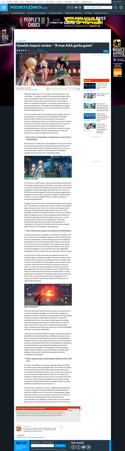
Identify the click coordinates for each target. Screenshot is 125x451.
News (22, 2)
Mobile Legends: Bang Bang (73, 13)
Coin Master (88, 13)
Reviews (76, 2)
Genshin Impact (44, 51)
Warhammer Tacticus (101, 13)
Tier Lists (40, 2)
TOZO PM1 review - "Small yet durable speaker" (30, 437)
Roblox (16, 2)
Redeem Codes (30, 2)
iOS (3, 2)
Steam (38, 51)
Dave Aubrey (33, 50)
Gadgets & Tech (86, 2)
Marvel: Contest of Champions (36, 13)
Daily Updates (36, 442)
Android (9, 2)
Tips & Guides (50, 2)
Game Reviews (21, 41)
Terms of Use (58, 449)
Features (59, 2)
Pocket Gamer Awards (55, 13)
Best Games (68, 2)
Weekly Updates (48, 442)
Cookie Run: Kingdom (18, 13)
